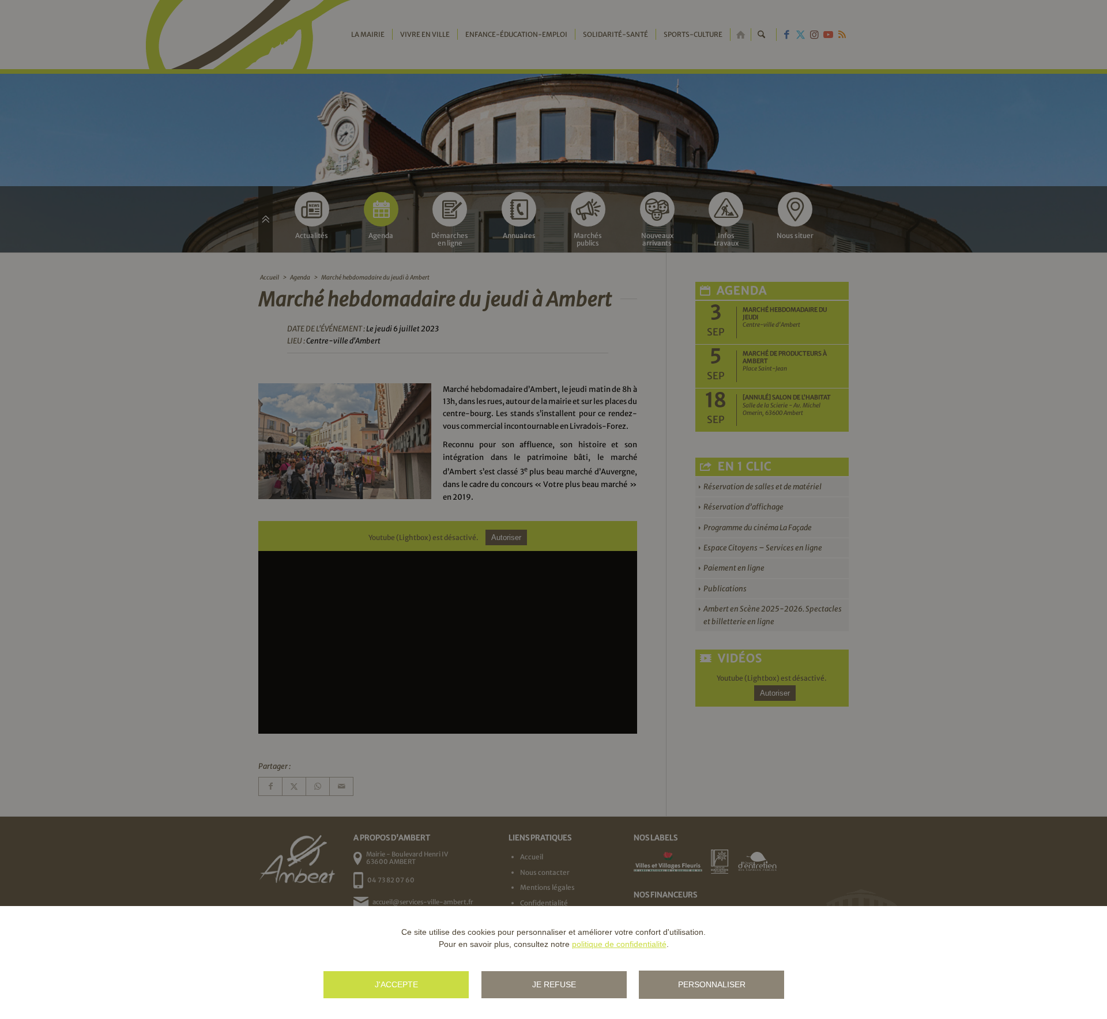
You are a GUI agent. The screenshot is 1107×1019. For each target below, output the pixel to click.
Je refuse (554, 984)
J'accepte (396, 984)
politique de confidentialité (619, 944)
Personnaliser (711, 984)
